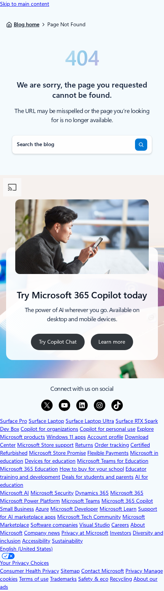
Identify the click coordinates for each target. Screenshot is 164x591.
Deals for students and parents (97, 477)
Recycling (121, 579)
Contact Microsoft (102, 571)
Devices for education (50, 461)
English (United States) (26, 549)
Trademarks (63, 579)
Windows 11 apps (66, 437)
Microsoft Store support (45, 445)
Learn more (114, 344)
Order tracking (112, 445)
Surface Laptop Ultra (90, 421)
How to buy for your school (91, 469)
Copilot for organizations (49, 429)
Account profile (105, 437)
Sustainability (67, 541)
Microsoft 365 (126, 493)
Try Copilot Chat (58, 342)
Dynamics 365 (92, 493)
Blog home (26, 24)
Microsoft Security (52, 493)
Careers (120, 525)
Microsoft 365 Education (29, 469)
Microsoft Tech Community (89, 517)
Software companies (54, 525)
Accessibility (36, 541)
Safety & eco (93, 579)
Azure (42, 509)
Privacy (134, 571)
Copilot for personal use (107, 429)
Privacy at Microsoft (84, 533)
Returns (84, 445)
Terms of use (33, 579)
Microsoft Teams (80, 501)
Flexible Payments (108, 453)
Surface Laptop (46, 421)
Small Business (17, 509)
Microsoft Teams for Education (112, 461)
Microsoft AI (14, 493)
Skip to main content (24, 4)
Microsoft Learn (118, 509)
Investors (120, 533)
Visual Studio (94, 525)
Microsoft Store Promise (57, 453)
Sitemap (70, 571)
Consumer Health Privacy (29, 571)
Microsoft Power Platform (30, 501)
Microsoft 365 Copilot (127, 501)
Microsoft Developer (74, 509)
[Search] (141, 145)
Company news (42, 533)
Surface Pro (13, 421)
